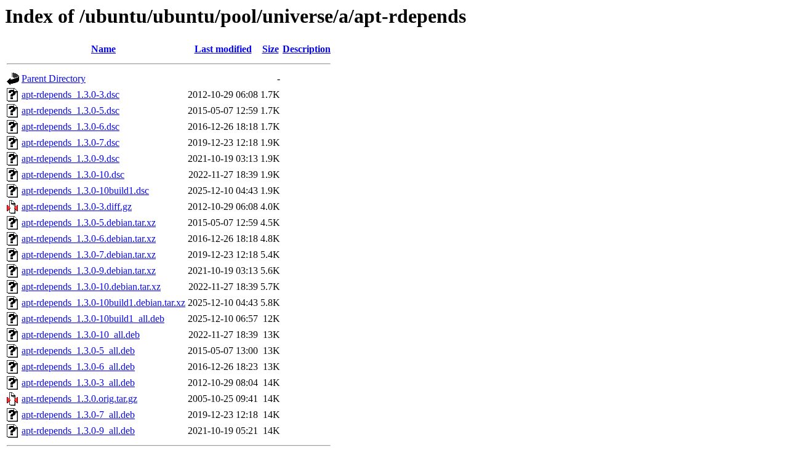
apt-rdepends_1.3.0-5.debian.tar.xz (89, 222)
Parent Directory (54, 78)
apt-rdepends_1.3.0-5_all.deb (78, 350)
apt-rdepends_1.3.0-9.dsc (70, 158)
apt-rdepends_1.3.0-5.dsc (70, 110)
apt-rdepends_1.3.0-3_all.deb (78, 382)
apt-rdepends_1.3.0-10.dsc (73, 174)
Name (103, 49)
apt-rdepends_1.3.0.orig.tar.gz (79, 398)
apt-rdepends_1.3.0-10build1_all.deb (93, 318)
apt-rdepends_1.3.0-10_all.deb (81, 334)
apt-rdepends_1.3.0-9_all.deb (78, 430)
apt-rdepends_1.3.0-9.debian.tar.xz (89, 270)
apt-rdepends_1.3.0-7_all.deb (78, 414)
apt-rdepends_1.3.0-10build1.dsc (85, 190)
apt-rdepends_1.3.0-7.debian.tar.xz (89, 254)
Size (270, 49)
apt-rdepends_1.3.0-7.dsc (70, 142)
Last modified (223, 49)
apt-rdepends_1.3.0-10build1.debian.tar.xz (103, 302)
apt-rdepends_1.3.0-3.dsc (70, 94)
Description (307, 49)
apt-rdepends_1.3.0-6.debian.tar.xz (89, 238)
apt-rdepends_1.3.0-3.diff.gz (77, 206)
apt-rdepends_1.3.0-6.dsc (70, 126)
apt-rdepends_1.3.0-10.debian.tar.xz (91, 286)
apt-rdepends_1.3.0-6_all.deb (78, 366)
